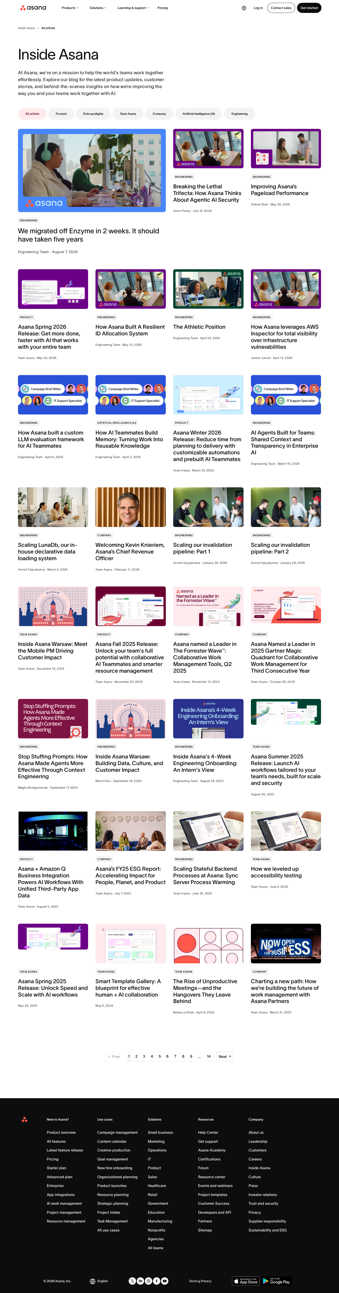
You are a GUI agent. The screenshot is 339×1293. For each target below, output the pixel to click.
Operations (157, 1150)
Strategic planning (112, 1203)
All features (56, 1141)
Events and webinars (215, 1186)
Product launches (112, 1186)
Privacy (255, 1212)
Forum (203, 1168)
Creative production (114, 1150)
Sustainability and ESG (268, 1230)
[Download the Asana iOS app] (246, 1281)
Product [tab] (61, 113)
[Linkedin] (140, 1281)
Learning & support (132, 8)
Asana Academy (212, 1150)
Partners (205, 1221)
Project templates (212, 1194)
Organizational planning (117, 1177)
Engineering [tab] (240, 113)
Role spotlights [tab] (93, 113)
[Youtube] (164, 1281)
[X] (132, 1281)
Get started (309, 8)
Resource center (211, 1177)
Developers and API (214, 1212)
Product (154, 1168)
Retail (152, 1194)
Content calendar (111, 1141)
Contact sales (281, 8)
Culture (255, 1177)
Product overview (61, 1132)
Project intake (108, 1212)
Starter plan (56, 1168)
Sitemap (205, 1230)
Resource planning (113, 1194)
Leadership (258, 1141)
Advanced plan (59, 1177)
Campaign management (117, 1132)
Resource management (66, 1221)
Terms (193, 1281)
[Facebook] (156, 1281)
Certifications (209, 1159)
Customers (258, 1150)
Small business (160, 1132)
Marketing (156, 1141)
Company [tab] (159, 113)
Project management (64, 1212)
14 (209, 1056)
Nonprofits (156, 1230)
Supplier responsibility (267, 1221)
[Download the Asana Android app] (276, 1281)
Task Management (112, 1221)
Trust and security (263, 1203)
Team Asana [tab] (128, 113)
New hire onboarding (114, 1168)
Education (156, 1212)
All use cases (108, 1230)
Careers (255, 1159)
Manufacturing (160, 1221)
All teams (155, 1248)
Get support (208, 1141)
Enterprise (55, 1186)
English (102, 1281)
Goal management (112, 1159)
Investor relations (263, 1194)
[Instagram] (148, 1281)
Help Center (208, 1132)
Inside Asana (259, 1168)
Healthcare (157, 1186)
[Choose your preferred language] (244, 8)
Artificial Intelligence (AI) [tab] (199, 113)
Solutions (96, 8)
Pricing (163, 8)
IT (149, 1159)
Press (253, 1186)
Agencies (156, 1239)
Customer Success (213, 1203)
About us (256, 1132)
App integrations (61, 1194)
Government (158, 1203)
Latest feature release (65, 1150)
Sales (152, 1177)
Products (68, 8)
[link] (26, 28)
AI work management (64, 1203)
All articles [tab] (32, 113)
